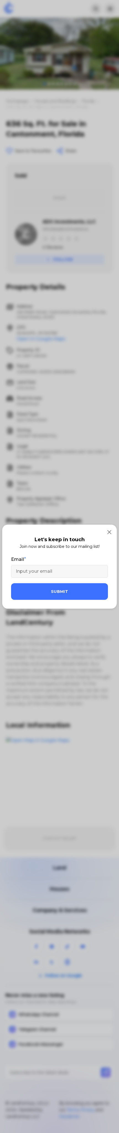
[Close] (109, 532)
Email (17, 559)
